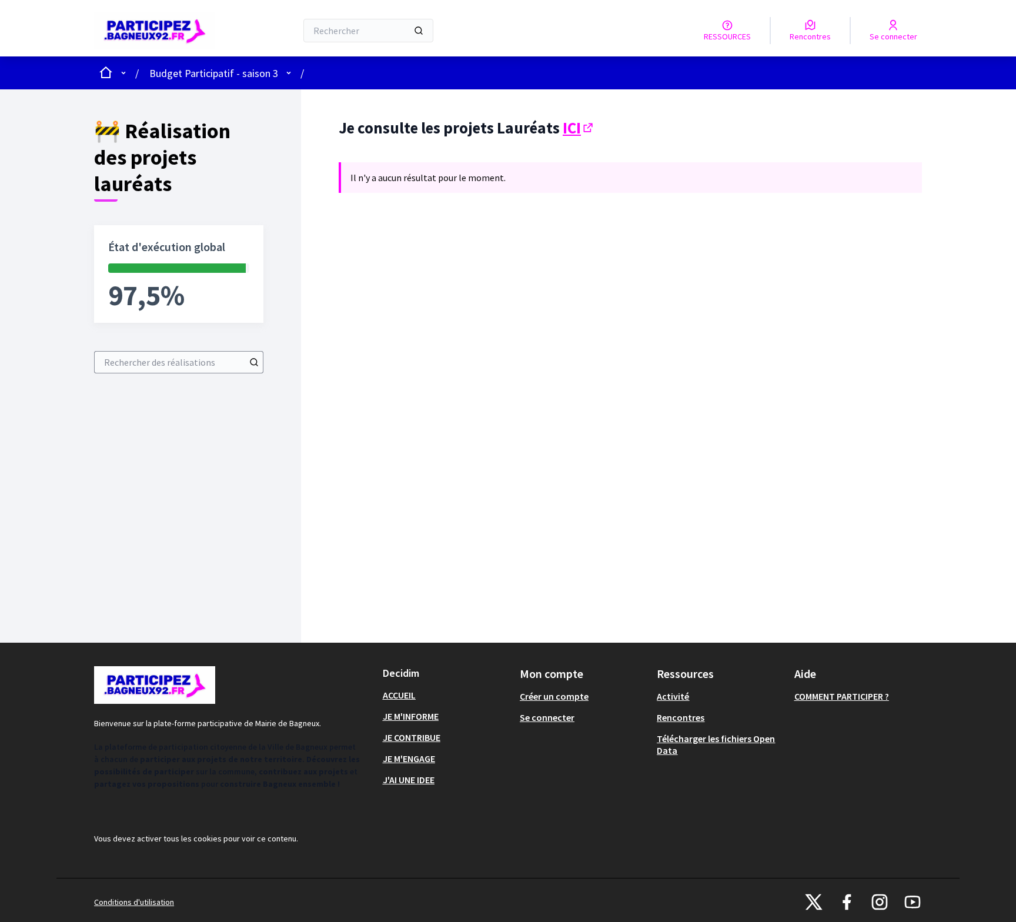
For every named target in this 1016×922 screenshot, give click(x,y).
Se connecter (547, 717)
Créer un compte (554, 696)
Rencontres (680, 717)
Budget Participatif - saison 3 (213, 73)
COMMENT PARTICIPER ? (841, 696)
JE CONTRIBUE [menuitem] (411, 737)
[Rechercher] (418, 30)
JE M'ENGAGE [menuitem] (409, 758)
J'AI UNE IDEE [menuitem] (409, 780)
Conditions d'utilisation (134, 902)
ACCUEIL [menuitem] (399, 695)
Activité (673, 696)
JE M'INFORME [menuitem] (411, 716)
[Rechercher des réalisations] (254, 362)
